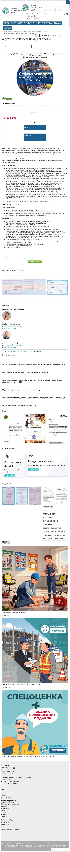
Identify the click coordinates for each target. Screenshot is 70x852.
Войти (45, 14)
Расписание (48, 517)
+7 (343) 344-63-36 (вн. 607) (13, 345)
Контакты (4, 816)
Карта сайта (5, 824)
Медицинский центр (7, 802)
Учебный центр (6, 798)
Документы (47, 524)
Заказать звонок (49, 10)
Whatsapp (23, 351)
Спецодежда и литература (10, 804)
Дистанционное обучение (54, 531)
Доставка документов (52, 528)
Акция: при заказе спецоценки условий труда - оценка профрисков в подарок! (28, 756)
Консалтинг (4, 806)
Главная (3, 795)
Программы (48, 507)
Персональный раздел (8, 820)
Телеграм (32, 351)
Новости (6, 542)
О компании (5, 808)
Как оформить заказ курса (54, 535)
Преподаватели (49, 514)
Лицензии (4, 814)
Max (39, 351)
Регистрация (54, 14)
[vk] (3, 787)
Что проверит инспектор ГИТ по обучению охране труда (21, 684)
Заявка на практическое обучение (13, 612)
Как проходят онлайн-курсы (54, 538)
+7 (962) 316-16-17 (11, 347)
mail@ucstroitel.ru (32, 18)
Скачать (10, 476)
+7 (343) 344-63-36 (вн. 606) (13, 326)
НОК (44, 510)
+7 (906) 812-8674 (10, 328)
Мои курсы (63, 14)
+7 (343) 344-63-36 (32, 14)
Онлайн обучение (50, 521)
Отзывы (3, 812)
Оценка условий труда (8, 800)
